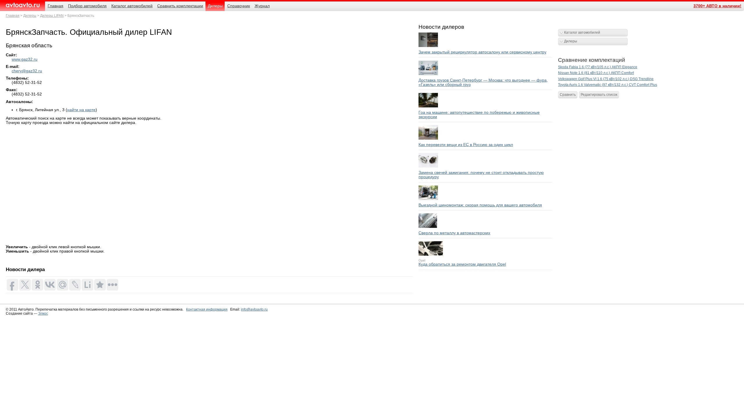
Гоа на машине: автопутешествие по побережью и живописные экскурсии (479, 114)
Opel (422, 260)
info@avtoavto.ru (254, 309)
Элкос (43, 313)
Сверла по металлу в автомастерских (454, 233)
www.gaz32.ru (24, 59)
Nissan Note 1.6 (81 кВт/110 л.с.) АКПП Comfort (596, 73)
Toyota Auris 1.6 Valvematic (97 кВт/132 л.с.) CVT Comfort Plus (607, 85)
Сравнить (568, 95)
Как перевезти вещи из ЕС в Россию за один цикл (466, 145)
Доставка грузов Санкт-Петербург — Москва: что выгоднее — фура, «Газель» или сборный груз (483, 82)
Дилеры (29, 16)
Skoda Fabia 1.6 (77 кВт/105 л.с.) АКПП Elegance (597, 67)
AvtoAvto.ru (22, 5)
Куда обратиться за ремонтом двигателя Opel (462, 264)
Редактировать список (599, 95)
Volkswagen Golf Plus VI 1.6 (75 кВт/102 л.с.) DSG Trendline (606, 79)
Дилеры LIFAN (52, 16)
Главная (12, 16)
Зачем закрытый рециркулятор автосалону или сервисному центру (482, 52)
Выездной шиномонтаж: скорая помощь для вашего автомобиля (480, 205)
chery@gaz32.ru (27, 71)
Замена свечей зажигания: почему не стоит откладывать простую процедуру (481, 174)
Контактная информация (207, 309)
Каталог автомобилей (582, 32)
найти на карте (81, 110)
